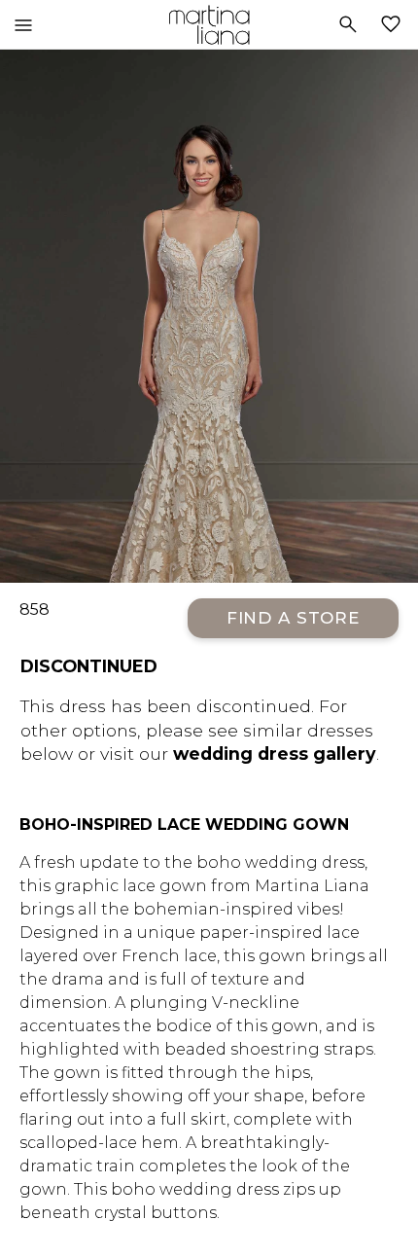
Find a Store (293, 618)
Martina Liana (209, 24)
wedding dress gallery (274, 753)
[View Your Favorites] (394, 24)
